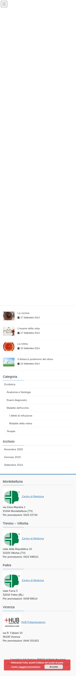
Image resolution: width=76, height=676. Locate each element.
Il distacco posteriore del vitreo (35, 359)
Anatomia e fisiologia (19, 392)
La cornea (23, 313)
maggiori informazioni (29, 666)
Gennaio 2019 (12, 457)
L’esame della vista (29, 328)
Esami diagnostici (17, 400)
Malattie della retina (20, 423)
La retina (23, 343)
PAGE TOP (70, 652)
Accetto (54, 666)
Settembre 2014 (13, 464)
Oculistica (9, 384)
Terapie (11, 431)
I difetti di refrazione (20, 415)
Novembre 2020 (13, 449)
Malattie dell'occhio (18, 407)
